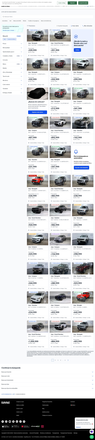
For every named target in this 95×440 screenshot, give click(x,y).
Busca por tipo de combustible (9, 388)
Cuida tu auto (19, 412)
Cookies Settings (61, 2)
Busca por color (5, 376)
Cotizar (77, 50)
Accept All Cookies (83, 2)
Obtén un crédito (20, 405)
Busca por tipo (5, 384)
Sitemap (75, 433)
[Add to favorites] (46, 31)
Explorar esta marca (37, 112)
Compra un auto (20, 401)
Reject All (72, 2)
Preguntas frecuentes (47, 401)
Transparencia (55, 433)
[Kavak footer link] (5, 408)
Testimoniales (45, 405)
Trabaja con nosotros (47, 415)
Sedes (17, 415)
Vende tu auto (19, 408)
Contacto (73, 401)
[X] (13, 421)
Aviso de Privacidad (34, 433)
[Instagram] (6, 421)
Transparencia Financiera (66, 433)
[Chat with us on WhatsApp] (92, 437)
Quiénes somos (45, 412)
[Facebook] (2, 421)
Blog (43, 408)
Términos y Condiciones (45, 433)
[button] (4, 21)
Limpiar (19, 36)
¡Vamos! (78, 427)
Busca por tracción (6, 372)
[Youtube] (10, 421)
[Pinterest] (24, 421)
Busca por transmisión (7, 380)
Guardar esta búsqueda (81, 167)
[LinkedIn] (17, 421)
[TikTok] (20, 421)
